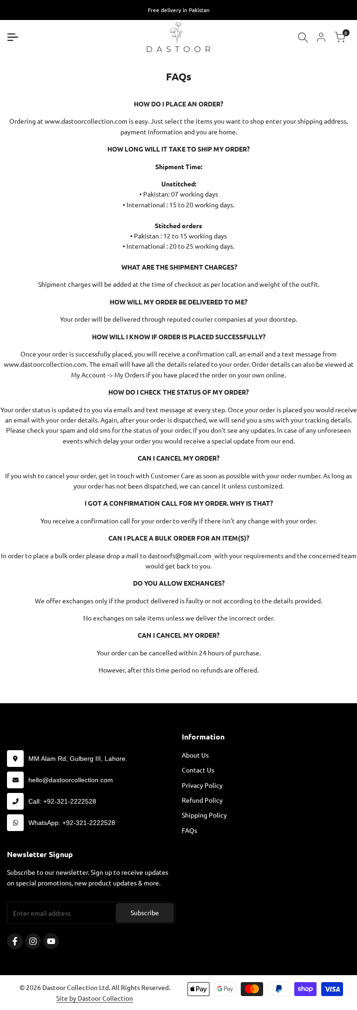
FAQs (189, 830)
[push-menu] (12, 37)
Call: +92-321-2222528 (62, 801)
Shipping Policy (204, 815)
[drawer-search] (303, 37)
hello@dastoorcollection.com (70, 780)
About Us (195, 755)
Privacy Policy (202, 785)
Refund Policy (202, 800)
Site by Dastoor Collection (94, 998)
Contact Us (198, 770)
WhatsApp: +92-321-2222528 (71, 822)
